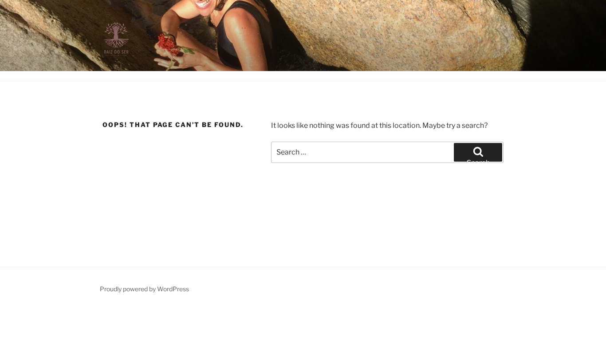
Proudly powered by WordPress (144, 289)
